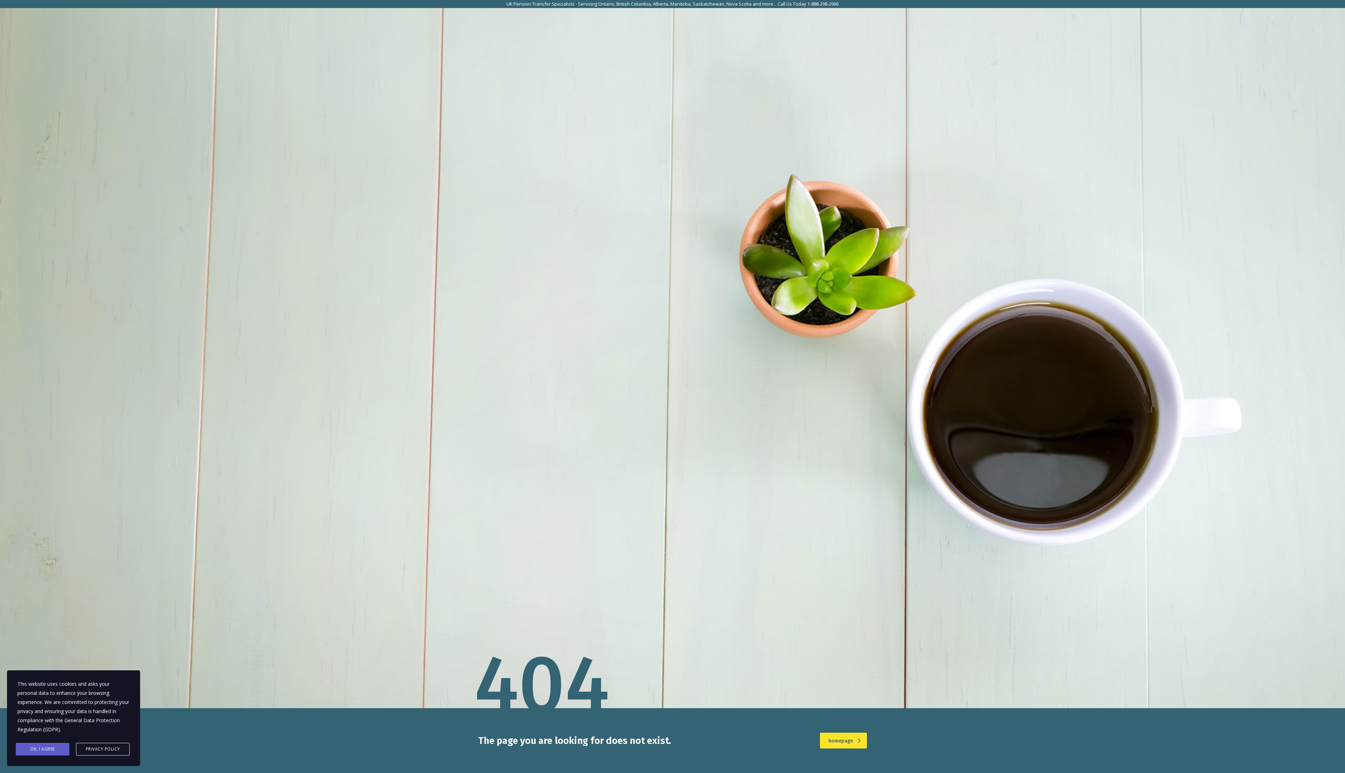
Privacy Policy (103, 749)
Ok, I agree (42, 749)
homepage (840, 741)
